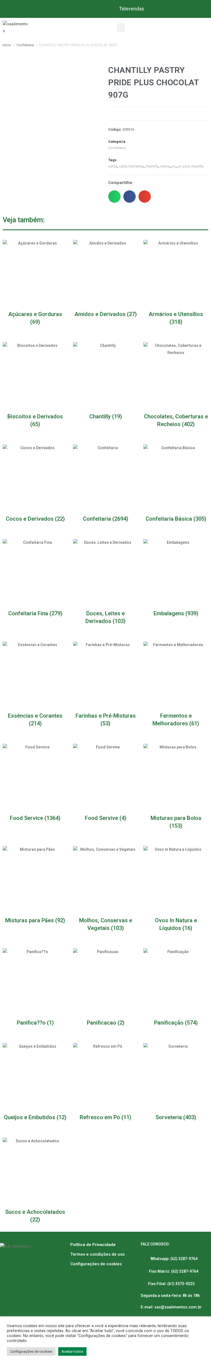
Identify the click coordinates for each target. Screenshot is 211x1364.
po (173, 166)
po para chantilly (190, 166)
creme (165, 166)
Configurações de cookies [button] (31, 1351)
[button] (121, 27)
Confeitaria (25, 45)
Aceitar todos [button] (72, 1351)
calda (112, 166)
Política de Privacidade (93, 1244)
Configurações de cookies (96, 1263)
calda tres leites (131, 166)
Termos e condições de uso (97, 1254)
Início (7, 45)
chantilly (151, 166)
